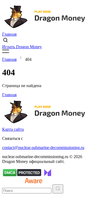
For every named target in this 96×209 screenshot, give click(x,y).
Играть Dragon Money (22, 46)
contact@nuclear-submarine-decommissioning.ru (43, 147)
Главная (9, 34)
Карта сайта (13, 129)
